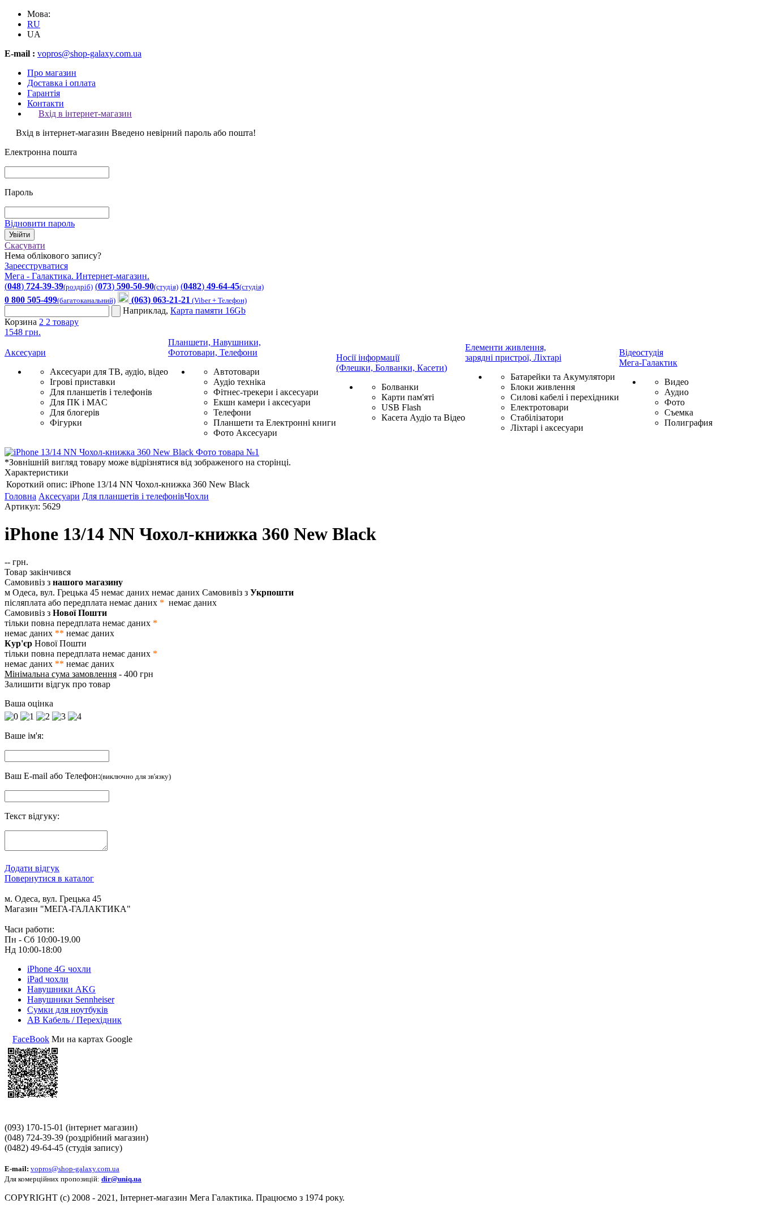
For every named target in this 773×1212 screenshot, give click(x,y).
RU (33, 24)
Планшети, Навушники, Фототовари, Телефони (214, 347)
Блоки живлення (542, 387)
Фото (674, 402)
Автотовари (236, 371)
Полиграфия (688, 422)
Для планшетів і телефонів (101, 392)
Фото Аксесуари (245, 433)
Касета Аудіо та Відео (423, 417)
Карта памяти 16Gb (208, 310)
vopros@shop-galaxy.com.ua (89, 53)
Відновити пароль (40, 223)
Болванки (400, 387)
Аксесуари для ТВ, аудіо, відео (109, 371)
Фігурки (66, 422)
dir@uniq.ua (121, 1179)
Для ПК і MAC (79, 402)
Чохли (196, 496)
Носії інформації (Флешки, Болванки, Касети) (391, 362)
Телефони (232, 412)
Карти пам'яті (407, 397)
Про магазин (51, 73)
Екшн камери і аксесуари (262, 402)
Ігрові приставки (82, 382)
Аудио (676, 392)
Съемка (678, 412)
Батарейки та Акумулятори (562, 377)
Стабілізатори (537, 417)
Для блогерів (75, 412)
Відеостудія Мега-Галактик (648, 357)
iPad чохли (47, 979)
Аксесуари (25, 352)
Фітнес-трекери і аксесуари (266, 392)
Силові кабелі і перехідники (564, 397)
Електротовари (539, 407)
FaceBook (30, 1039)
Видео (676, 382)
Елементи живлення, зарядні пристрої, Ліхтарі (513, 352)
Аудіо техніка (239, 382)
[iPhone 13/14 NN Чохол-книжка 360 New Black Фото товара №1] (132, 452)
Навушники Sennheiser (70, 999)
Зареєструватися (36, 266)
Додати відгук (32, 868)
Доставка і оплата (61, 83)
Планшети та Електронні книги (274, 422)
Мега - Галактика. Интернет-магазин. (77, 276)
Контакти (45, 103)
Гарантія (43, 93)
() (49, 286)
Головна (20, 496)
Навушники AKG (61, 989)
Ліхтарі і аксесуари (546, 427)
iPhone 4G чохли (59, 969)
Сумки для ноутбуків (67, 1009)
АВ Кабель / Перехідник (74, 1020)
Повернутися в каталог (49, 878)
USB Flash (401, 407)
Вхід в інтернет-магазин (85, 113)
